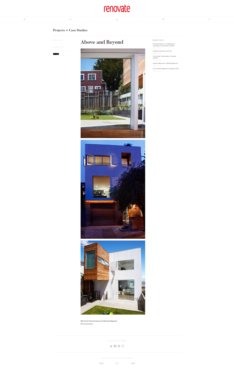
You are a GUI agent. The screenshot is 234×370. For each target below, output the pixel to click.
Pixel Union (114, 358)
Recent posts (158, 40)
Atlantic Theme (106, 358)
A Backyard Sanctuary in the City (162, 51)
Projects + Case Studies (70, 30)
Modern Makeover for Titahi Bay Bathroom (165, 63)
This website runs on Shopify (124, 358)
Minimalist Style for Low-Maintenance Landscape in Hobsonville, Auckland (164, 45)
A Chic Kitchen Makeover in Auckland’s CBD (166, 68)
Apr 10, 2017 (57, 40)
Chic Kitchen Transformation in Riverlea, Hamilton (164, 57)
